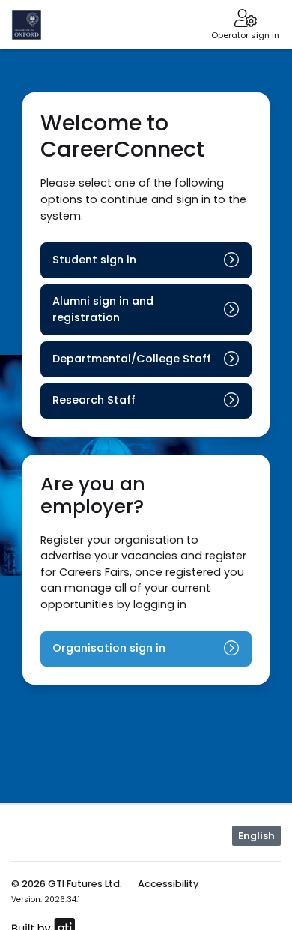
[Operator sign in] (245, 19)
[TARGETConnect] (42, 25)
